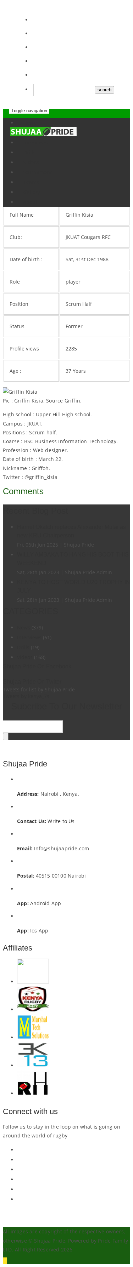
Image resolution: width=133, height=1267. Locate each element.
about (30, 202)
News (23, 627)
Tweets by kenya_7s (26, 696)
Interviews (29, 637)
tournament (37, 172)
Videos (31, 162)
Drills (29, 152)
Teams (31, 182)
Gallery (31, 192)
